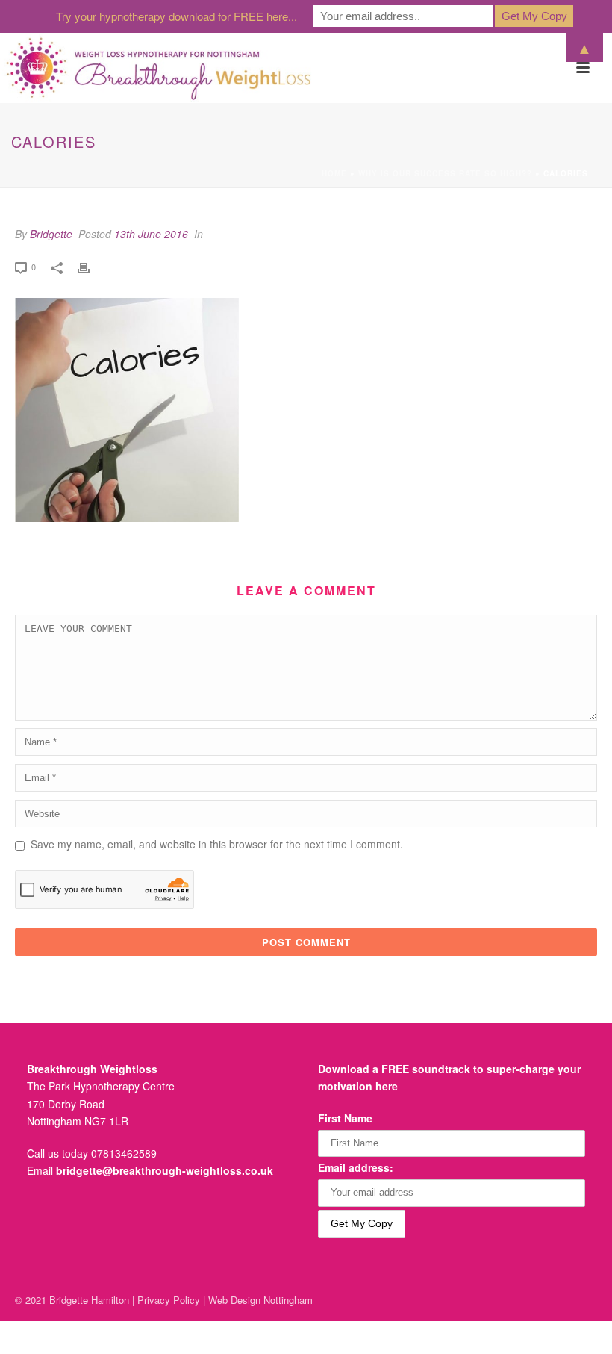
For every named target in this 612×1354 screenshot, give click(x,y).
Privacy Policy (168, 1300)
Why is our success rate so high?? (445, 173)
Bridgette (51, 233)
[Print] (91, 266)
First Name (345, 1118)
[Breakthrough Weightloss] (159, 68)
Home (334, 173)
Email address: (355, 1167)
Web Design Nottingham (260, 1300)
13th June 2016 (151, 233)
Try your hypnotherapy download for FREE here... (176, 16)
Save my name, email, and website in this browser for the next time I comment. (217, 843)
